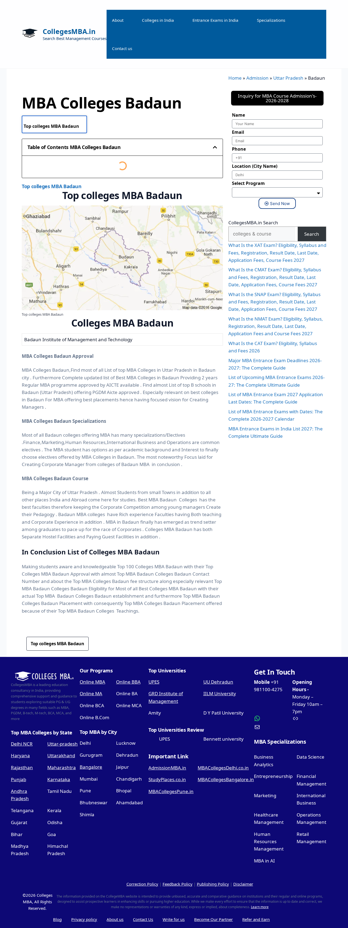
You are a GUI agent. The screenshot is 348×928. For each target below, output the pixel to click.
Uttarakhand (61, 755)
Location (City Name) (254, 166)
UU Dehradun (218, 682)
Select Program (248, 183)
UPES (153, 682)
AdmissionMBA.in (167, 768)
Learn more (260, 907)
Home (235, 78)
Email (238, 132)
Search (311, 234)
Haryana (20, 755)
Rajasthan (22, 767)
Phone (239, 149)
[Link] (309, 718)
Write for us (174, 919)
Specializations (271, 20)
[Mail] (271, 727)
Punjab (18, 779)
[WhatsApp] (271, 718)
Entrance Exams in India (215, 20)
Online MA (91, 693)
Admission (257, 78)
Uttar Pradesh (288, 78)
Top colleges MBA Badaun (51, 126)
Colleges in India (158, 20)
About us (115, 919)
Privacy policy (84, 919)
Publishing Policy (213, 884)
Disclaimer (243, 884)
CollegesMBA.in (69, 31)
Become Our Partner (213, 919)
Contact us (122, 48)
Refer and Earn (256, 919)
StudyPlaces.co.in (167, 779)
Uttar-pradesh (62, 744)
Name (238, 115)
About (117, 20)
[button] (215, 147)
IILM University (219, 693)
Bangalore (91, 767)
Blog (57, 919)
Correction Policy (142, 884)
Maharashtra (61, 767)
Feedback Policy (177, 884)
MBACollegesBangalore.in (226, 779)
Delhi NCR (22, 744)
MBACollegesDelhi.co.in (223, 768)
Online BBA (128, 682)
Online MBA (92, 682)
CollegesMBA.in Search (253, 222)
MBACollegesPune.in (171, 791)
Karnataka (58, 779)
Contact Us (143, 919)
